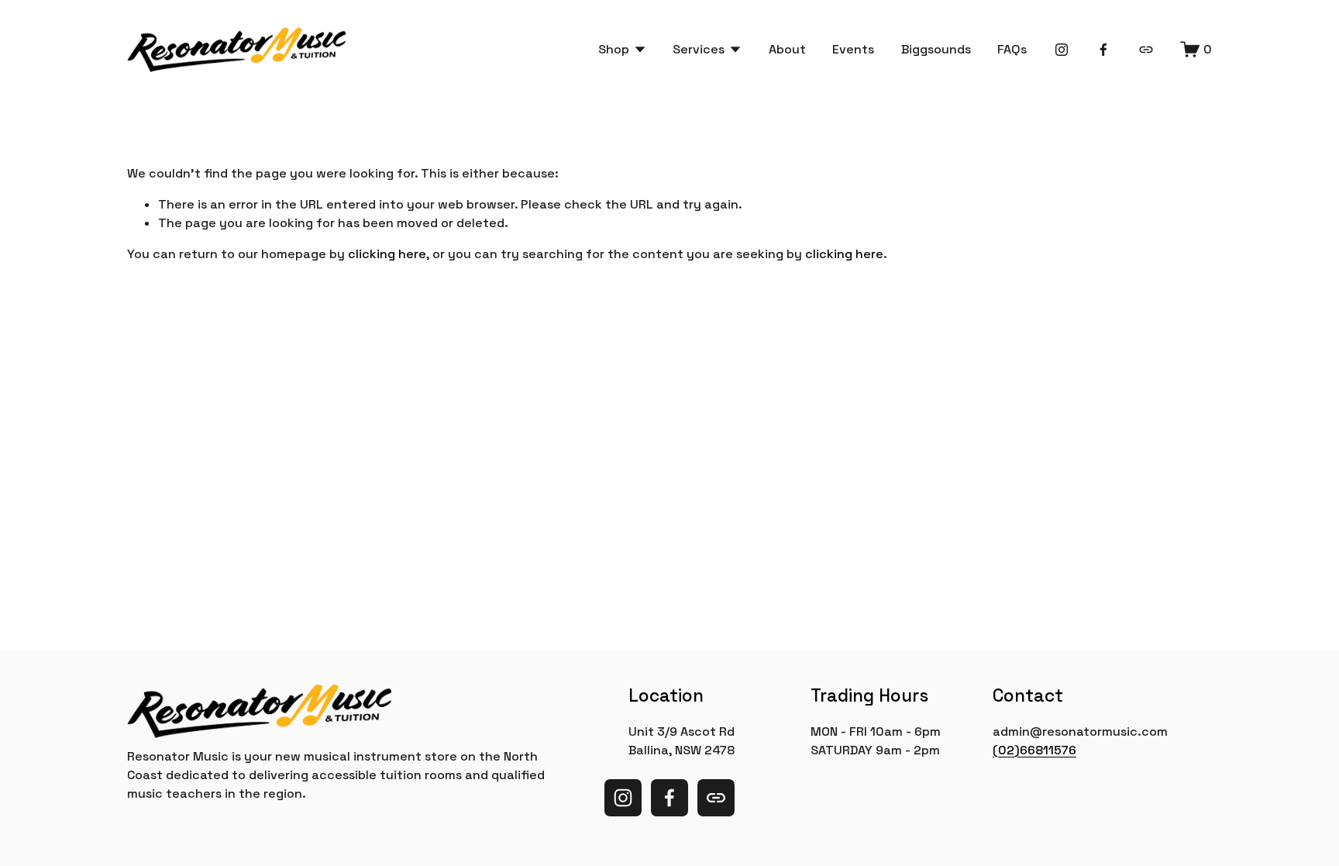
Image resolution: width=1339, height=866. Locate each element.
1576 (1062, 750)
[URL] (1146, 49)
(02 (1003, 750)
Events (853, 49)
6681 (1034, 750)
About (787, 49)
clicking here (387, 254)
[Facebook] (1103, 49)
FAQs (1012, 49)
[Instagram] (1061, 49)
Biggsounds (936, 49)
